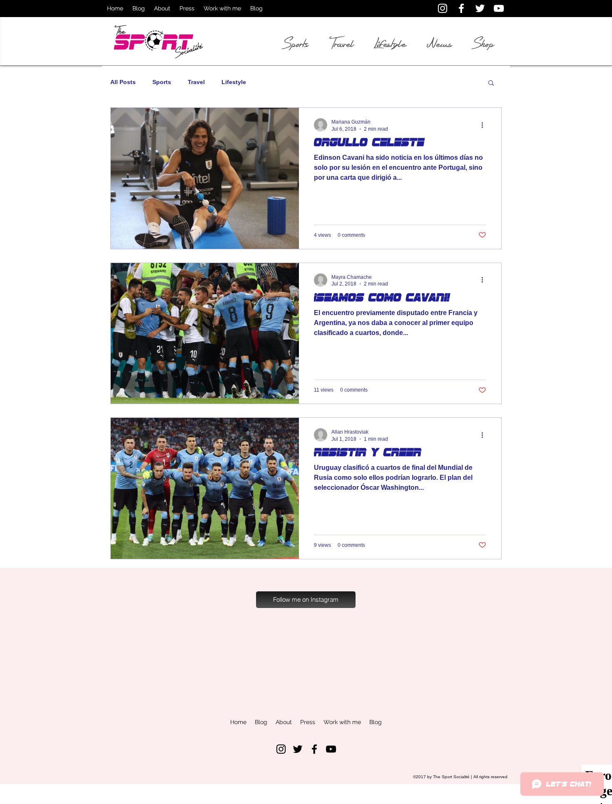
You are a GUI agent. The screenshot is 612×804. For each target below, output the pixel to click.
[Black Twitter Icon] (297, 749)
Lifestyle (233, 82)
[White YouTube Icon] (499, 8)
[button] (491, 83)
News (439, 43)
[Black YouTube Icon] (331, 749)
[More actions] (485, 125)
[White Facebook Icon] (461, 8)
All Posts (123, 82)
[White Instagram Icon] (442, 8)
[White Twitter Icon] (480, 8)
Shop (484, 43)
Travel (196, 82)
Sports (161, 82)
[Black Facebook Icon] (314, 749)
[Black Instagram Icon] (281, 749)
